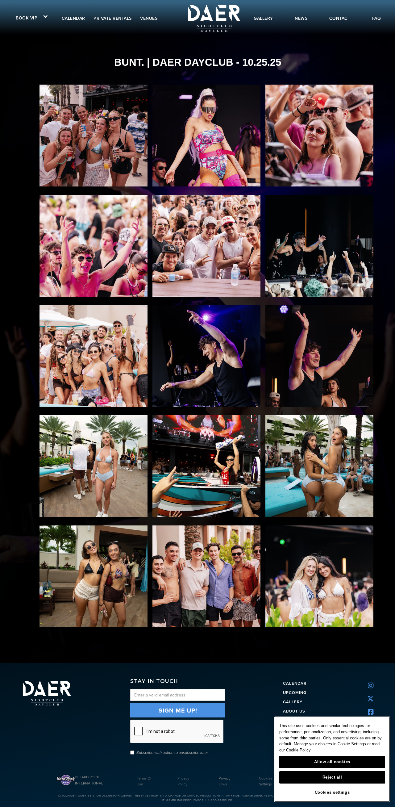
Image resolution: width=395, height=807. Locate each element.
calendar (73, 18)
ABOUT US (294, 711)
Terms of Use (144, 781)
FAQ (376, 18)
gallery (263, 18)
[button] (29, 17)
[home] (213, 18)
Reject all (332, 777)
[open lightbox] (94, 135)
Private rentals (113, 18)
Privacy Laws (225, 781)
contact (340, 18)
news (301, 18)
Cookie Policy (298, 750)
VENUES (148, 18)
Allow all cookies (332, 761)
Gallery (292, 702)
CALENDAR (294, 683)
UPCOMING (294, 693)
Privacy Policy (183, 781)
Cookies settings (332, 792)
